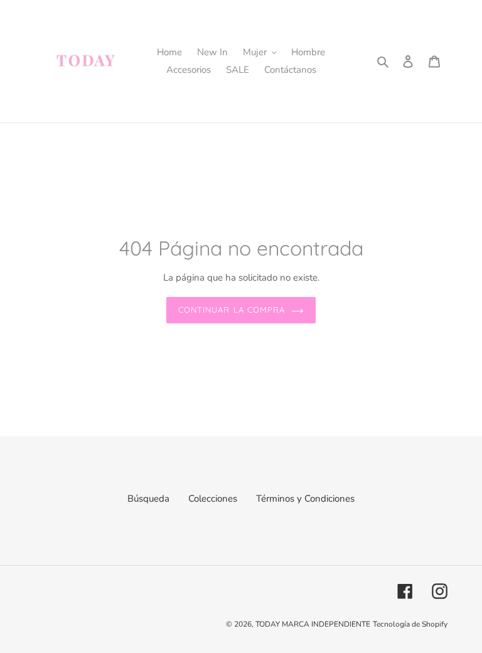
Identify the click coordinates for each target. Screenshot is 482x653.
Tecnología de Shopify (410, 624)
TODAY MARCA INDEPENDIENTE (312, 624)
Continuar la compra (231, 310)
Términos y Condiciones (305, 498)
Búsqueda (148, 498)
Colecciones (212, 498)
